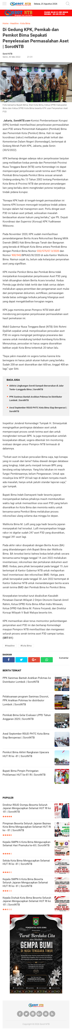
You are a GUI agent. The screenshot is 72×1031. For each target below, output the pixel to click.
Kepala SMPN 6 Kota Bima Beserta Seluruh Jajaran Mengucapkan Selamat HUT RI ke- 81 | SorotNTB (25, 883)
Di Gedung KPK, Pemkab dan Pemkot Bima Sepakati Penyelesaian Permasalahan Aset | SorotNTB (36, 38)
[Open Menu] (4, 4)
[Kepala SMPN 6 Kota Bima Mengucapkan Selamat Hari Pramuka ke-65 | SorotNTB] (62, 848)
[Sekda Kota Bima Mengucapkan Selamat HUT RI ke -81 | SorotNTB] (62, 867)
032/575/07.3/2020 (48, 251)
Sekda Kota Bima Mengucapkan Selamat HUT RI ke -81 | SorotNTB (26, 862)
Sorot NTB (44, 1024)
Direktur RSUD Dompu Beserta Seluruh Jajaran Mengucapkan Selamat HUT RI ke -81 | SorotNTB (27, 808)
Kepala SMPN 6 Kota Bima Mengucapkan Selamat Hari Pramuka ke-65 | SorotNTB (26, 843)
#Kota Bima (26, 646)
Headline (14, 23)
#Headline (10, 646)
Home (5, 23)
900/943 (16, 255)
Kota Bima (25, 23)
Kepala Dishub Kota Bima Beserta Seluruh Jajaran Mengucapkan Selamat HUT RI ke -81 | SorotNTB (27, 901)
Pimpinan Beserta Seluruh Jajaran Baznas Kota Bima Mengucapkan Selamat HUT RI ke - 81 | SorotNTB (27, 827)
